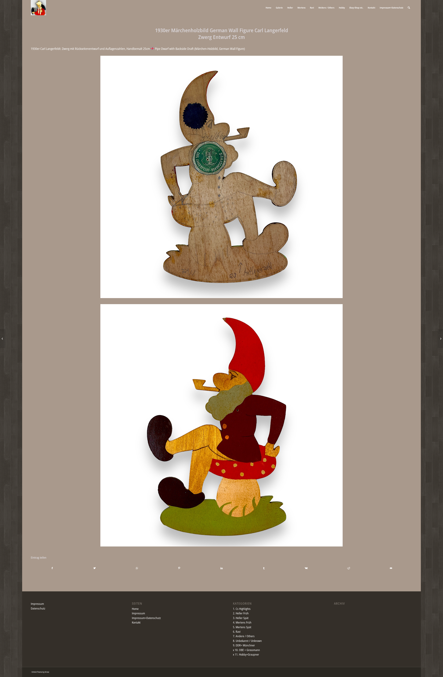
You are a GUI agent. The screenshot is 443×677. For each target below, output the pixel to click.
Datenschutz (38, 608)
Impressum (37, 604)
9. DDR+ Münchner (244, 645)
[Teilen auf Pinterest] (179, 568)
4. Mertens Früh (242, 622)
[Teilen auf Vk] (306, 568)
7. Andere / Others (244, 636)
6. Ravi (237, 632)
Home (135, 609)
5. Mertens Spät (242, 627)
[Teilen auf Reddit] (349, 568)
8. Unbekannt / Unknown (247, 641)
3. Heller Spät (240, 618)
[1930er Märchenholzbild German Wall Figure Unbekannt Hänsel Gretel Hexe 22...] (2, 338)
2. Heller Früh (241, 613)
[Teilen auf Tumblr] (264, 568)
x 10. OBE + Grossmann (246, 650)
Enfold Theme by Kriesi (40, 672)
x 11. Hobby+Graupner (246, 654)
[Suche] (408, 7)
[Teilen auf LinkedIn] (222, 568)
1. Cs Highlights (242, 609)
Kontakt (136, 622)
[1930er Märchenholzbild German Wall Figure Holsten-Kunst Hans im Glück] (440, 338)
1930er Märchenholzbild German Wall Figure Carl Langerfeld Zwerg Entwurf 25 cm (221, 34)
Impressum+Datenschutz (146, 618)
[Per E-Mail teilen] (391, 568)
